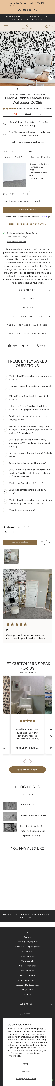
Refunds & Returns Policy (27, 942)
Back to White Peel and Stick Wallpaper (29, 915)
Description (27, 290)
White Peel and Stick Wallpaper (30, 94)
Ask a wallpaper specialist (27, 334)
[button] (47, 26)
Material (9, 151)
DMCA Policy (28, 990)
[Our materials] (10, 806)
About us (26, 1004)
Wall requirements (27, 966)
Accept (25, 1063)
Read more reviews (27, 769)
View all (27, 794)
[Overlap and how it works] (10, 816)
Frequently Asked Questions (27, 325)
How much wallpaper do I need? (24, 201)
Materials (27, 299)
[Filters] (42, 542)
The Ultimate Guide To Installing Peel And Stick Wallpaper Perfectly (32, 831)
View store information (16, 242)
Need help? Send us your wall (27, 224)
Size (31, 151)
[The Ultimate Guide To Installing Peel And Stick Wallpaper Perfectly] (10, 827)
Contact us (27, 951)
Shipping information (27, 316)
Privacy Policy (14, 1056)
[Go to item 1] (11, 556)
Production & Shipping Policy (27, 946)
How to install (27, 956)
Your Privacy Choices (27, 980)
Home (11, 94)
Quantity (9, 194)
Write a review (20, 542)
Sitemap (27, 994)
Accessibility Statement (27, 985)
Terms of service (27, 975)
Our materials (27, 804)
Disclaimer (27, 307)
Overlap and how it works (33, 815)
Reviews (27, 937)
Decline (26, 1071)
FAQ (27, 932)
